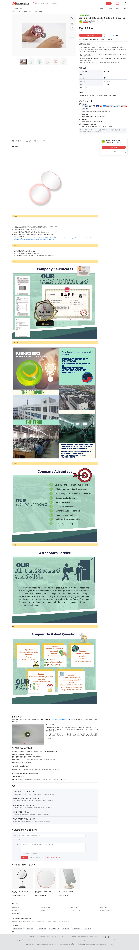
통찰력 (91, 936)
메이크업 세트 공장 (54, 928)
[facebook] (105, 936)
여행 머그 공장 (29, 928)
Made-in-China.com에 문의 (64, 936)
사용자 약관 (42, 936)
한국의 (79, 940)
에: (19, 839)
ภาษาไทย (101, 940)
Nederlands (90, 940)
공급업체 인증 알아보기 (83, 936)
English (19, 940)
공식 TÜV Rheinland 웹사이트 (61, 719)
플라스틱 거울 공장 (17, 928)
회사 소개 (32, 936)
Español (48, 940)
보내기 (24, 857)
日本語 (37, 940)
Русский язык (73, 940)
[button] (104, 3)
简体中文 (25, 940)
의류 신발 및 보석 (102, 907)
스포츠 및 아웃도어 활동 (75, 910)
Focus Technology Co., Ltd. (71, 943)
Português (60, 940)
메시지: (18, 844)
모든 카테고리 (17, 8)
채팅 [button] (117, 35)
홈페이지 (14, 11)
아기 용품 (43, 910)
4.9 (108, 142)
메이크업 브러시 (76, 928)
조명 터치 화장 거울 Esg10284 (66, 891)
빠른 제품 (74, 936)
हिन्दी (96, 940)
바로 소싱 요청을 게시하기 (52, 857)
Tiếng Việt (113, 940)
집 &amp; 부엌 (15, 907)
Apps (117, 8)
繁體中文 (31, 940)
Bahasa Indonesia (121, 940)
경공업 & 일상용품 (22, 11)
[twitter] (108, 936)
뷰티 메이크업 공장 (41, 928)
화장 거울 (39, 11)
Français (42, 940)
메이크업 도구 (32, 11)
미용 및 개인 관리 (74, 907)
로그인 (125, 4)
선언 (37, 936)
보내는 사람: (17, 835)
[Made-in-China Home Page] (20, 3)
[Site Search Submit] (109, 3)
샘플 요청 (110, 39)
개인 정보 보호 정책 (51, 936)
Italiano (66, 940)
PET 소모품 (14, 910)
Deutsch (54, 940)
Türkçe (107, 940)
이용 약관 (101, 944)
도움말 (110, 8)
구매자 (101, 8)
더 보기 (13, 931)
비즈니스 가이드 (98, 936)
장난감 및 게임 (15, 913)
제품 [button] (36, 3)
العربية (84, 940)
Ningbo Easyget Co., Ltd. (89, 21)
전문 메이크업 (65, 928)
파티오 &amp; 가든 (45, 907)
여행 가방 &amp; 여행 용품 (105, 910)
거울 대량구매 (87, 928)
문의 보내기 (90, 35)
